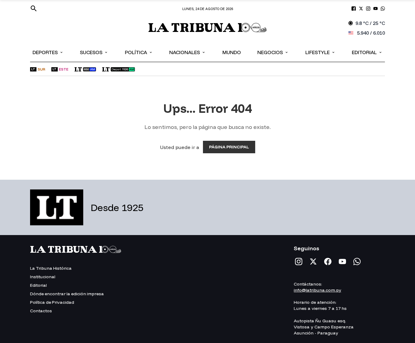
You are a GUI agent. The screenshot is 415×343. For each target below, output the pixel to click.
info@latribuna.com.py (317, 290)
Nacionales (187, 52)
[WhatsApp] (357, 261)
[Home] (207, 28)
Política (139, 52)
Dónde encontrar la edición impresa (67, 293)
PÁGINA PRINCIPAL (229, 147)
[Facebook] (328, 261)
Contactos (41, 311)
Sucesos (94, 52)
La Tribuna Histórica (51, 268)
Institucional (42, 276)
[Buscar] (33, 8)
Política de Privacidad (52, 302)
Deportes (48, 52)
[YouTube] (342, 261)
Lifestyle (320, 52)
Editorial (367, 52)
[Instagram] (299, 261)
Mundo (231, 52)
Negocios (273, 52)
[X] (313, 261)
